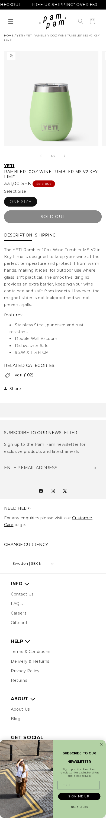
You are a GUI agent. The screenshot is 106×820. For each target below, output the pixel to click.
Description (18, 235)
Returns (19, 680)
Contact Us (22, 594)
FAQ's (17, 603)
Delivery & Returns (30, 661)
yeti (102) (24, 375)
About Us (20, 709)
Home (9, 35)
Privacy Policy (25, 670)
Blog (15, 718)
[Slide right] (65, 156)
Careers (18, 613)
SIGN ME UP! (79, 796)
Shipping (45, 235)
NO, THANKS (79, 807)
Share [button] (15, 388)
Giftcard (19, 622)
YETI (9, 165)
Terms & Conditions (30, 651)
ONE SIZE (23, 203)
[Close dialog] (101, 744)
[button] (11, 21)
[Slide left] (41, 156)
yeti (20, 35)
